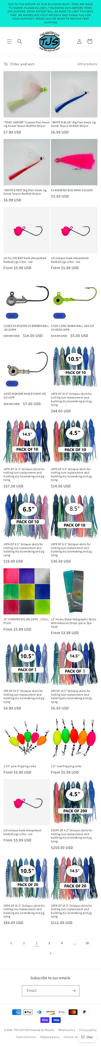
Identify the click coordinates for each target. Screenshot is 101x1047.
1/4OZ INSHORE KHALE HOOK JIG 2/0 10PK (25, 395)
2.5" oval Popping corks (66, 766)
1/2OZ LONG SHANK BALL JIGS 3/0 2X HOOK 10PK (72, 327)
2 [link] (37, 943)
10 (87, 943)
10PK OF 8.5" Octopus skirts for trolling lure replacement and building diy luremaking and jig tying (71, 549)
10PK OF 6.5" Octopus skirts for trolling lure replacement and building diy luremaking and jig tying (24, 549)
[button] (9, 41)
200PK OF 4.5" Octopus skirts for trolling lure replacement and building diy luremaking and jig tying (71, 835)
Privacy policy (88, 1030)
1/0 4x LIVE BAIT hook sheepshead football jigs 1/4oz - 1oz (25, 259)
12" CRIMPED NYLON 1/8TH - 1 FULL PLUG (26, 621)
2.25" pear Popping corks (20, 766)
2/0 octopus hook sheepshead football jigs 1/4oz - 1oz (22, 832)
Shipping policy (50, 1037)
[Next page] (50, 953)
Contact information (76, 1037)
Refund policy (66, 1030)
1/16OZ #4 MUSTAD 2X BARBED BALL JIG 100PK (26, 327)
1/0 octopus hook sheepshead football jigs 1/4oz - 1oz (70, 259)
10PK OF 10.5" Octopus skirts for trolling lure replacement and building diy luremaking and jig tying (71, 399)
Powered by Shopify (42, 1030)
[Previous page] (11, 943)
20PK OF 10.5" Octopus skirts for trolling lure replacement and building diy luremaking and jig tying (24, 911)
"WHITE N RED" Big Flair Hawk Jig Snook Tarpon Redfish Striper (25, 192)
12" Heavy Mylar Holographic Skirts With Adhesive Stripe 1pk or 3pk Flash (73, 622)
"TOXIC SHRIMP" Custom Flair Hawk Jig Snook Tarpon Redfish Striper (27, 124)
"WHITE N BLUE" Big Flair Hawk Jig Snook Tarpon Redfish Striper (73, 124)
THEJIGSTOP (21, 1030)
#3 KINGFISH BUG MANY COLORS (72, 190)
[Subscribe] (74, 990)
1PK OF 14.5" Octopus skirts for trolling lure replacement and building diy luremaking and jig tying (71, 696)
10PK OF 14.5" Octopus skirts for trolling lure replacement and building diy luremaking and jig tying (24, 474)
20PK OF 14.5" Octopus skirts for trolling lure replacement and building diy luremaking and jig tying (71, 911)
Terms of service (26, 1037)
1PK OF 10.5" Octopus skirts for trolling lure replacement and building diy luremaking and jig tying (24, 696)
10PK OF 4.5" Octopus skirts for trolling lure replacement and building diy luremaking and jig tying (71, 474)
